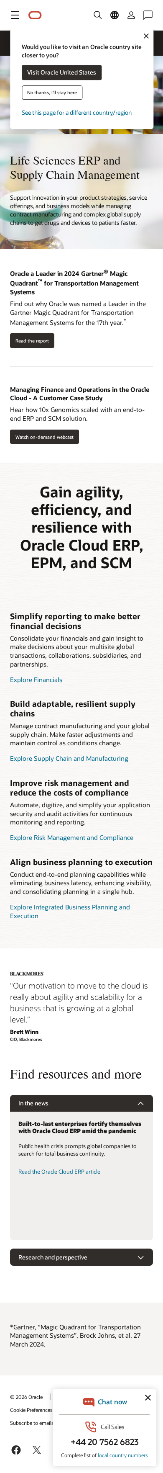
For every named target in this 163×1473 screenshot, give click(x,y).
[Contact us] (148, 15)
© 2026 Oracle (26, 1396)
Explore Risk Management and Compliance (71, 837)
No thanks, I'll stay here (52, 93)
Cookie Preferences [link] (31, 1409)
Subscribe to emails (32, 1422)
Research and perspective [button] (52, 1257)
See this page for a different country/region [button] (77, 113)
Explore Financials (36, 679)
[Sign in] (131, 15)
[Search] (98, 15)
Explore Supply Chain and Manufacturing (69, 758)
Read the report (32, 340)
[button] (15, 15)
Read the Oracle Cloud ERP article (59, 1171)
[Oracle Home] (35, 15)
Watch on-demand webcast (44, 437)
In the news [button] (33, 1103)
